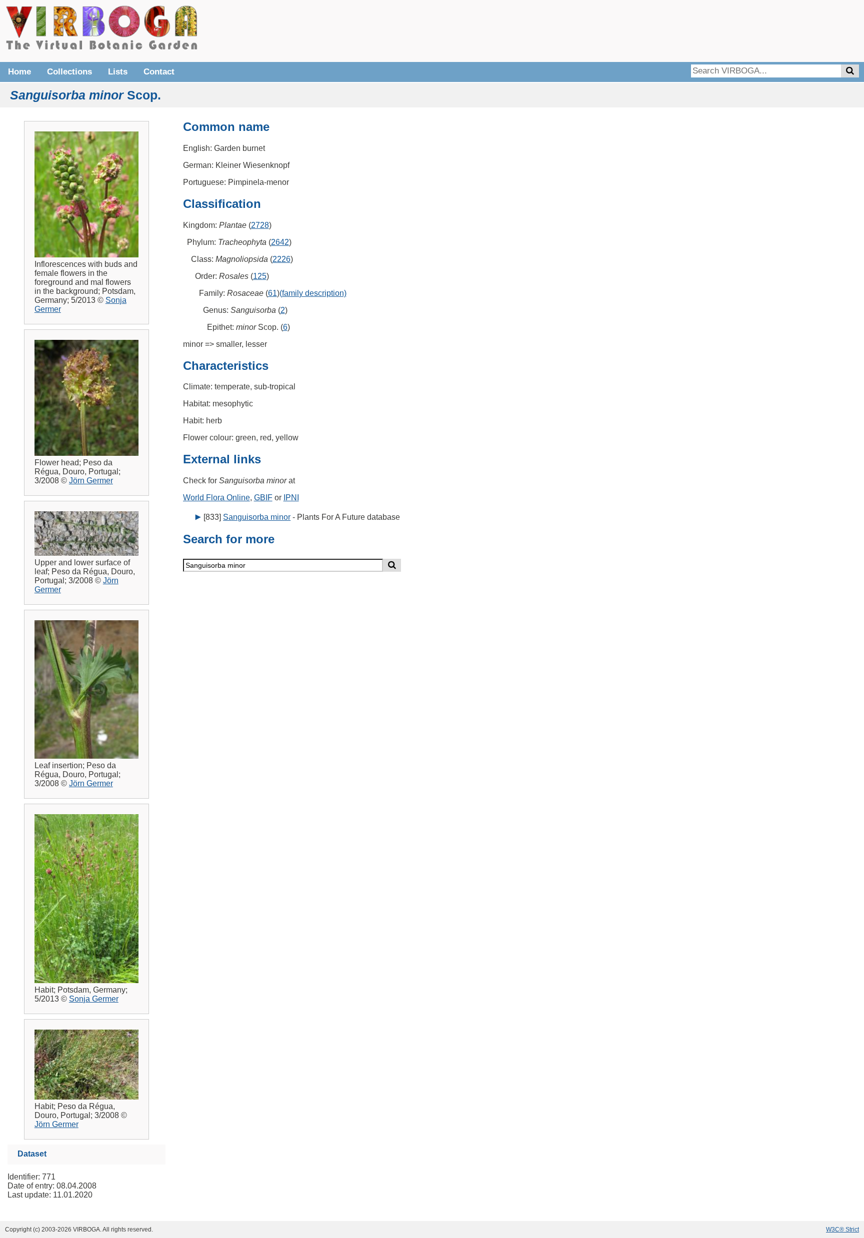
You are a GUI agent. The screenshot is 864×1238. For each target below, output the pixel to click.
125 (259, 276)
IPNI (291, 497)
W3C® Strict (842, 1229)
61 (272, 293)
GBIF (263, 497)
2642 (280, 242)
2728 (260, 225)
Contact (159, 71)
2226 (281, 259)
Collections (69, 71)
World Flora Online (216, 497)
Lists (118, 71)
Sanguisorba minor (256, 517)
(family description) (313, 293)
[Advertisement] (709, 30)
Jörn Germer (91, 480)
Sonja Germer (93, 999)
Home (19, 71)
